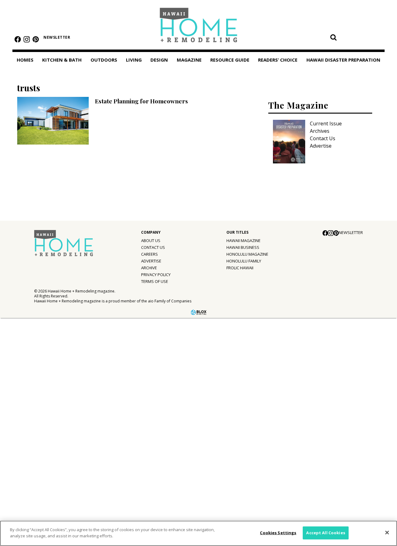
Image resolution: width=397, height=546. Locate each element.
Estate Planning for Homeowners (141, 101)
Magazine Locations (32, 401)
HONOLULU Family (243, 261)
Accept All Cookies (325, 532)
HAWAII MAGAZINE (243, 240)
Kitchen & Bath (62, 60)
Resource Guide (23, 452)
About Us (150, 240)
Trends (17, 336)
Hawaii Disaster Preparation (24, 485)
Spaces (17, 361)
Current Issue (326, 123)
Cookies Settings (278, 532)
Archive (149, 268)
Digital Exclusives (29, 439)
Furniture (20, 323)
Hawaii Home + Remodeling (198, 27)
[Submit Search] (333, 37)
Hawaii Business (242, 247)
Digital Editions (27, 388)
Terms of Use (154, 281)
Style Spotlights (28, 348)
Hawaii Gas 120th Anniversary (44, 426)
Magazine (16, 374)
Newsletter (56, 37)
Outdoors (104, 60)
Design (159, 60)
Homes (25, 60)
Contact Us (322, 138)
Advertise (321, 145)
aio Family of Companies (169, 301)
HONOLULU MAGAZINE (247, 254)
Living (134, 60)
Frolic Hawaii (239, 268)
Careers (149, 254)
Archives (319, 131)
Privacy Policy (156, 274)
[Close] (387, 532)
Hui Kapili (20, 413)
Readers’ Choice (24, 466)
